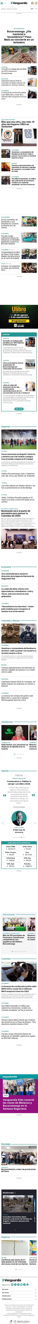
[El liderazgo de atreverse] (19, 818)
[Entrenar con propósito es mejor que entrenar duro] (29, 268)
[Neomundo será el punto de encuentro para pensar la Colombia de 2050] (19, 539)
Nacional (4, 79)
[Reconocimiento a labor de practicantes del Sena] (19, 1155)
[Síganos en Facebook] (12, 1284)
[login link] (36, 3)
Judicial (4, 67)
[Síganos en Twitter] (15, 1284)
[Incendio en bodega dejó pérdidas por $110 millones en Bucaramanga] (30, 342)
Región (3, 1258)
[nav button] (2, 3)
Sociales (4, 1167)
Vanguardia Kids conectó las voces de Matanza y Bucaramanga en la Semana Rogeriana (18, 1104)
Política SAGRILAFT (12, 1313)
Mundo (14, 163)
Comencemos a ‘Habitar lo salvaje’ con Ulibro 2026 (19, 782)
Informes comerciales (9, 509)
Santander (5, 217)
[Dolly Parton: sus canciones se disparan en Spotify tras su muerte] (14, 732)
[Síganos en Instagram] (18, 1284)
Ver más (19, 409)
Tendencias (5, 742)
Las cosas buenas (8, 119)
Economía (5, 571)
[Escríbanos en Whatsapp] (27, 1284)
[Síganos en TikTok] (24, 1284)
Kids (6, 1095)
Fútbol (4, 451)
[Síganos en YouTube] (21, 1284)
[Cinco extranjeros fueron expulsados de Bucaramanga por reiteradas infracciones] (30, 364)
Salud (3, 263)
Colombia (5, 90)
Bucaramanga (19, 28)
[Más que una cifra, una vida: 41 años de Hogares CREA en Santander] (19, 137)
